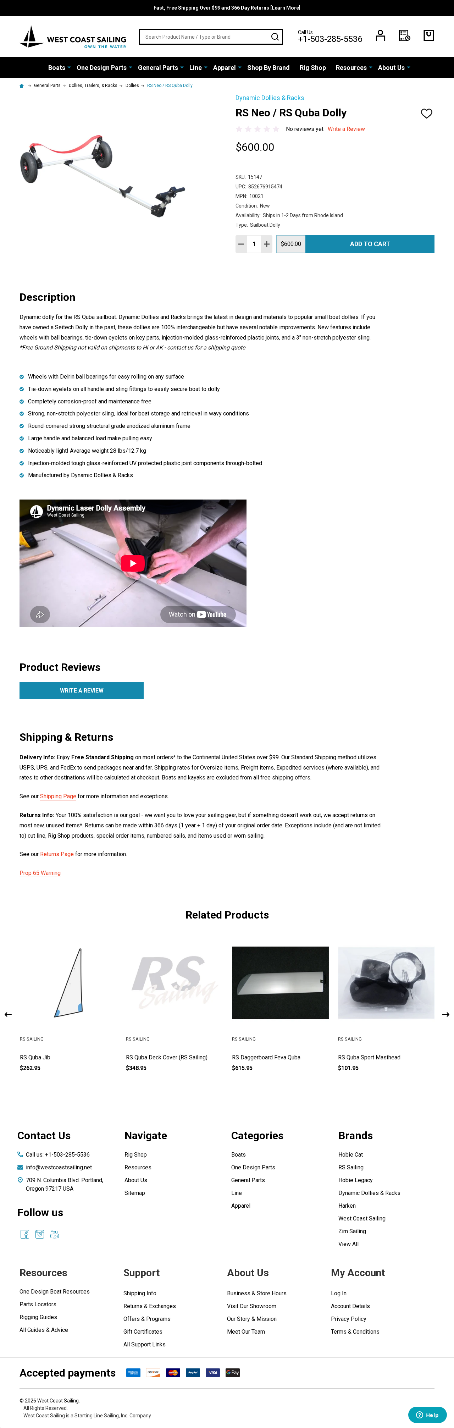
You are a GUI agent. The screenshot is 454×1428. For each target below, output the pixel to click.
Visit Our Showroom (251, 1306)
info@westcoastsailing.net (59, 1167)
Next (446, 1014)
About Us (391, 67)
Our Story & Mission (252, 1319)
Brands (355, 1135)
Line (195, 67)
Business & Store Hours (257, 1293)
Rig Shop (313, 67)
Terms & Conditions (355, 1331)
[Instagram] (39, 1234)
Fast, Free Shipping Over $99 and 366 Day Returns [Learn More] (227, 8)
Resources (351, 67)
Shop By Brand (268, 67)
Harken (347, 1205)
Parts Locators (38, 1304)
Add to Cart (370, 244)
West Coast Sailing (362, 1218)
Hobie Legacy (355, 1180)
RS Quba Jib (35, 1057)
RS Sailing (351, 1167)
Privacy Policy (348, 1319)
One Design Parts (102, 67)
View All (348, 1244)
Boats (56, 67)
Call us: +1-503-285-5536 (58, 1154)
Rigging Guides (38, 1317)
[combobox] (211, 37)
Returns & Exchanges (149, 1306)
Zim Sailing (352, 1231)
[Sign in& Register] (380, 35)
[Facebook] (24, 1234)
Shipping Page (58, 796)
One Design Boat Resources (55, 1291)
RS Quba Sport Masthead (369, 1057)
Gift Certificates (142, 1331)
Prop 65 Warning (40, 873)
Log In (339, 1293)
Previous (8, 1014)
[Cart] (428, 35)
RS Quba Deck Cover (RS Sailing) (166, 1057)
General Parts (158, 67)
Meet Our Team (246, 1331)
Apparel (224, 67)
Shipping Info (139, 1293)
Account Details (350, 1306)
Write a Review (346, 129)
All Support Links (144, 1344)
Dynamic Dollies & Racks (369, 1193)
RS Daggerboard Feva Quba (266, 1057)
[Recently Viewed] (404, 35)
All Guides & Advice (44, 1330)
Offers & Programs (147, 1319)
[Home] (23, 85)
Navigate (145, 1135)
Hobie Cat (350, 1154)
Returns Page (57, 854)
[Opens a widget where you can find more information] (427, 1415)
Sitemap (134, 1193)
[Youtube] (54, 1234)
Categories (257, 1135)
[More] (69, 67)
